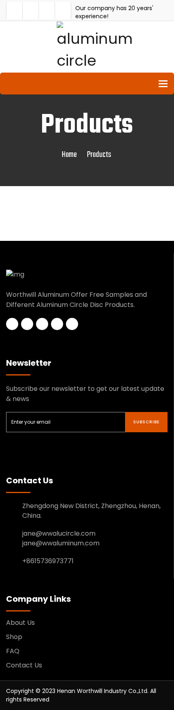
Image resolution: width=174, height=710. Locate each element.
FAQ (12, 651)
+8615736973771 (48, 561)
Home (69, 154)
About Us (20, 622)
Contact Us (24, 665)
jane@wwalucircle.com (58, 533)
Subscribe (146, 422)
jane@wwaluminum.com (61, 543)
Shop (14, 636)
